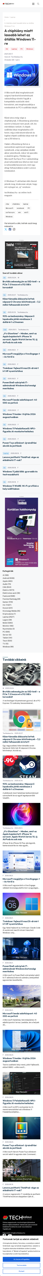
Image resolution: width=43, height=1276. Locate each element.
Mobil (5, 623)
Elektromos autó (9, 593)
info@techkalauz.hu (18, 1233)
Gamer (5, 602)
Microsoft (9, 208)
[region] (21, 1256)
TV (4, 644)
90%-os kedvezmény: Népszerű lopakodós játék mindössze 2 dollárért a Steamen (18, 319)
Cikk (5, 330)
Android (6, 578)
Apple (5, 581)
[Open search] (38, 4)
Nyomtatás (7, 629)
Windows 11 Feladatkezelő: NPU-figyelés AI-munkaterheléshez (19, 1102)
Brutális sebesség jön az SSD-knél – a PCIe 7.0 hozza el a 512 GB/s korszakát (21, 284)
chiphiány (16, 204)
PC (22, 49)
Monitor (6, 626)
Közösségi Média (10, 611)
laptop (25, 204)
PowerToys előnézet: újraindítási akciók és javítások (19, 1146)
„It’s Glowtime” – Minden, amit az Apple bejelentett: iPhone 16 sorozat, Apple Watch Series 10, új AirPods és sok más (20, 835)
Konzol (5, 608)
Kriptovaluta (8, 614)
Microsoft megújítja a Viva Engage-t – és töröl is (21, 880)
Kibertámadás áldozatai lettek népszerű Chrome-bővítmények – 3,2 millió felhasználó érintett (21, 301)
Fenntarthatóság (10, 599)
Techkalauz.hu (17, 57)
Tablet (5, 638)
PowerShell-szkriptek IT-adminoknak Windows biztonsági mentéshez (19, 385)
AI (3, 575)
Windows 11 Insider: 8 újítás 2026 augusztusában (19, 1059)
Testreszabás (21, 1265)
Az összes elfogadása (21, 1259)
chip (7, 204)
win (19, 212)
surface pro (10, 212)
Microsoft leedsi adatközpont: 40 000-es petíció (20, 1014)
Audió (5, 584)
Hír (7, 49)
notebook (20, 208)
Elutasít (21, 1271)
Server (5, 635)
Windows (29, 49)
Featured (6, 596)
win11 (26, 212)
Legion (5, 620)
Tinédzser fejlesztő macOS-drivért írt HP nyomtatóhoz (21, 922)
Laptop (14, 49)
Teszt (5, 641)
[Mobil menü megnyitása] (33, 4)
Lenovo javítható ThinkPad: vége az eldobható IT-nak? (21, 1189)
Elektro (6, 590)
